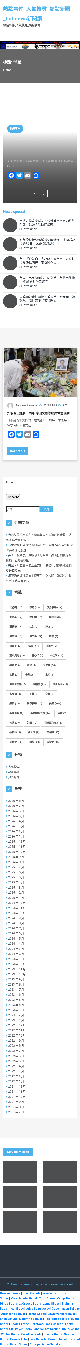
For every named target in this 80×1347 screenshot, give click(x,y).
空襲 (49, 694)
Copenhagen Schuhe (66, 1308)
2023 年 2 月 (16, 1015)
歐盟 (31, 665)
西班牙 (33, 732)
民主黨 (49, 665)
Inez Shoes (16, 1308)
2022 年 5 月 (16, 1061)
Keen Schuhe (18, 1339)
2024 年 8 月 (16, 923)
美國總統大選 (40, 713)
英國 (32, 722)
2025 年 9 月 (16, 857)
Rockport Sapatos (57, 1318)
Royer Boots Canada (29, 1329)
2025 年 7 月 (16, 867)
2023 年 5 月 (16, 999)
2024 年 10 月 (17, 913)
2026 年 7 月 (16, 806)
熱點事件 (15, 128)
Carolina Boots (31, 1334)
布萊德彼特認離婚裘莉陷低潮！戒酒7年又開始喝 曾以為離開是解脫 (48, 242)
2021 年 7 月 (16, 1112)
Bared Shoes (18, 1344)
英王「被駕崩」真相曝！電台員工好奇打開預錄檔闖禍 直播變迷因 (38, 146)
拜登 (33, 646)
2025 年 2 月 (16, 892)
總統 (14, 703)
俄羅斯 (15, 617)
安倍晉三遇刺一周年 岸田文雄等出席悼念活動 (38, 413)
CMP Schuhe (70, 1329)
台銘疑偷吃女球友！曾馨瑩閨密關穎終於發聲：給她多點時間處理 (47, 223)
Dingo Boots (8, 1303)
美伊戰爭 (34, 703)
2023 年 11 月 (17, 969)
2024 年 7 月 (16, 928)
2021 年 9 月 (16, 1101)
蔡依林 (15, 732)
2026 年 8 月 (16, 800)
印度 (49, 626)
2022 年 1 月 (16, 1081)
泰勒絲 (31, 674)
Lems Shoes (51, 1303)
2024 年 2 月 (16, 953)
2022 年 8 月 (16, 1045)
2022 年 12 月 (17, 1025)
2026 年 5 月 (16, 816)
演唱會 (39, 684)
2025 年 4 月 (16, 882)
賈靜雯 (15, 742)
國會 (53, 636)
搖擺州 (51, 646)
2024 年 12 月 (17, 902)
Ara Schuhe (52, 1329)
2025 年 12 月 (17, 841)
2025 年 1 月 (16, 897)
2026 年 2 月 (16, 831)
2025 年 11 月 (17, 846)
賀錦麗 (52, 732)
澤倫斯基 (60, 684)
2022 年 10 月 (17, 1035)
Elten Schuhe (8, 1318)
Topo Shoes (47, 1298)
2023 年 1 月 (16, 1020)
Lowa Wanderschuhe (62, 1313)
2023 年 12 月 (17, 964)
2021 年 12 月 (17, 1086)
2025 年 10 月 (17, 851)
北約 (33, 626)
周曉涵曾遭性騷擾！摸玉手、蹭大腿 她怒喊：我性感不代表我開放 (47, 299)
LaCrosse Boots (30, 1303)
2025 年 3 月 (16, 887)
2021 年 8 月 (16, 1107)
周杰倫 (35, 636)
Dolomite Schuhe (31, 1318)
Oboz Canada (31, 1293)
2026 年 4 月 (16, 821)
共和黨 (35, 617)
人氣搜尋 (14, 767)
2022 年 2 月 (16, 1076)
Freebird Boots (52, 1293)
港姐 (49, 674)
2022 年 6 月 (16, 1056)
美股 (62, 713)
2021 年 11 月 (17, 1091)
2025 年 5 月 (16, 877)
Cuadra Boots (52, 1334)
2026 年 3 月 (16, 826)
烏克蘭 (15, 694)
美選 (14, 722)
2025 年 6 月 (16, 872)
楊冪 (14, 665)
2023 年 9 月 (16, 979)
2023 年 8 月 (16, 984)
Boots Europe (19, 1324)
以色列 (15, 607)
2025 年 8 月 (16, 862)
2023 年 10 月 (17, 974)
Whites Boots (10, 1334)
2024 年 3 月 (16, 948)
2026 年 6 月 (16, 811)
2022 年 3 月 (16, 1071)
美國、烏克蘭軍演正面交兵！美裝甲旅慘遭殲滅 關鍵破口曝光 (47, 280)
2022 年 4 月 (16, 1066)
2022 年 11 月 (17, 1030)
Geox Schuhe (57, 1339)
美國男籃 (16, 713)
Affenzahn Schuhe (13, 1313)
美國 (55, 703)
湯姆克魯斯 (17, 684)
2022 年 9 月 (16, 1040)
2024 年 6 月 (16, 933)
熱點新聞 (14, 777)
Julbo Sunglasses (38, 1308)
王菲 (33, 694)
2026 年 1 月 (16, 836)
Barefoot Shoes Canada (47, 1324)
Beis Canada (37, 1339)
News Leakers (28, 405)
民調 (13, 674)
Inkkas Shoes (36, 1313)
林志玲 (56, 655)
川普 (15, 646)
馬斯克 (53, 742)
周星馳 (15, 636)
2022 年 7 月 (16, 1050)
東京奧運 (17, 655)
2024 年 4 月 (16, 943)
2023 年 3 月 (16, 1010)
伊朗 (34, 607)
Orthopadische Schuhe (44, 1344)
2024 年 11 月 (17, 908)
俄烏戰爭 (54, 607)
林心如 (37, 655)
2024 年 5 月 (16, 938)
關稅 (34, 742)
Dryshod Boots (10, 1293)
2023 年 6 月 (16, 994)
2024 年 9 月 (16, 918)
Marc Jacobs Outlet (23, 1298)
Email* (10, 482)
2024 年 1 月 (16, 959)
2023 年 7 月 (16, 989)
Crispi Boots (65, 1298)
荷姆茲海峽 (53, 722)
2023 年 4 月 (16, 1005)
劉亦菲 (55, 617)
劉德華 (15, 626)
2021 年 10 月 (17, 1096)
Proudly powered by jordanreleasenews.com (41, 1284)
